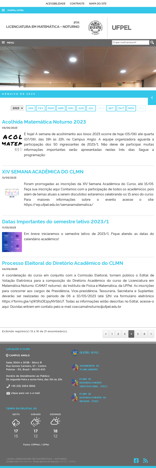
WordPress (25, 461)
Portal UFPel (16, 10)
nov (131, 108)
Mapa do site (97, 3)
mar (51, 108)
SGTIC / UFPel (68, 461)
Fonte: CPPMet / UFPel (36, 444)
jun (81, 108)
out (121, 108)
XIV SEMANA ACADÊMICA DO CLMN (42, 171)
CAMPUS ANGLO (19, 355)
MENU (9, 42)
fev (40, 108)
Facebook (136, 460)
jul (90, 108)
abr (61, 108)
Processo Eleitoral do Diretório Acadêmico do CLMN (62, 262)
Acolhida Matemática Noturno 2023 (44, 121)
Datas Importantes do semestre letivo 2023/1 (55, 221)
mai (70, 108)
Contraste (77, 3)
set (111, 108)
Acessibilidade (56, 3)
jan (30, 108)
